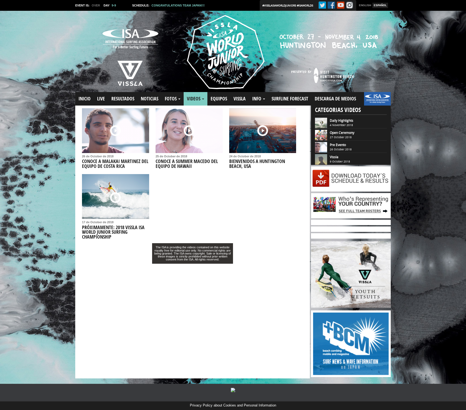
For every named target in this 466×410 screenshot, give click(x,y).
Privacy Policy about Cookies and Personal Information (233, 405)
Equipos (219, 98)
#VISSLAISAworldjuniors (279, 5)
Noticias (149, 98)
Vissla (240, 98)
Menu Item (373, 101)
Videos (194, 98)
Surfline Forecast (290, 98)
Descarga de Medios (335, 98)
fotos (171, 98)
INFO (257, 98)
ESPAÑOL (380, 5)
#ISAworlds (305, 5)
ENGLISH (365, 5)
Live (101, 98)
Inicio (84, 98)
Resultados (122, 98)
